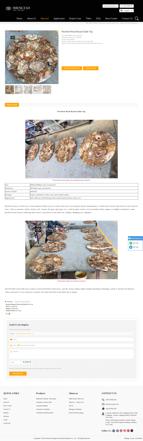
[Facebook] (117, 430)
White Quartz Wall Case (76, 399)
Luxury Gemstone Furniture (22, 301)
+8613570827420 (128, 6)
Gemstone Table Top (112, 23)
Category (95, 23)
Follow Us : (107, 430)
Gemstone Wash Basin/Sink (44, 413)
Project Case (75, 18)
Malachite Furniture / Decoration (46, 399)
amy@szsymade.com (112, 6)
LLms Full (138, 438)
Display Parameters (72, 68)
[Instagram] (124, 430)
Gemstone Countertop (43, 409)
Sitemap (126, 438)
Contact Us (127, 18)
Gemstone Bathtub (42, 406)
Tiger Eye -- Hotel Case (76, 402)
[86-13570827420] (9, 314)
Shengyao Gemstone (75, 409)
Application (59, 18)
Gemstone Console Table (44, 402)
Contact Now (91, 68)
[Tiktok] (113, 430)
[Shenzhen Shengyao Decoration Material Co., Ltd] (18, 8)
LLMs (5, 420)
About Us (31, 18)
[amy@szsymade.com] (7, 314)
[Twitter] (131, 430)
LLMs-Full (6, 423)
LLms (132, 438)
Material (45, 18)
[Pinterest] (128, 430)
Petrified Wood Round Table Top (24, 333)
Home (19, 18)
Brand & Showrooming (76, 413)
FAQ (98, 18)
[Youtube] (121, 430)
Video (88, 18)
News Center (111, 18)
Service (71, 406)
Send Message (18, 373)
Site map (6, 416)
